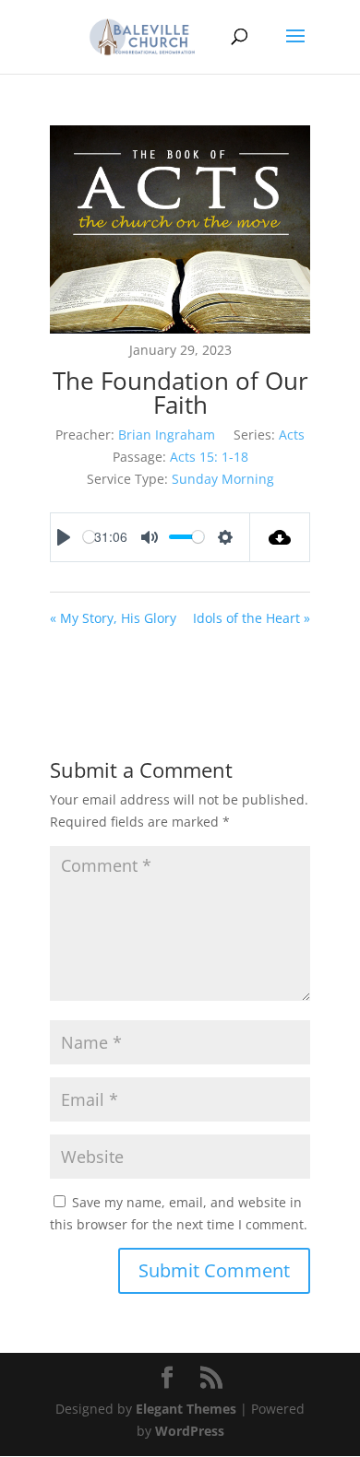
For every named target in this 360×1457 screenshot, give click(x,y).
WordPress (189, 1430)
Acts (292, 434)
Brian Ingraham (166, 434)
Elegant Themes (186, 1408)
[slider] (89, 537)
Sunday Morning (223, 479)
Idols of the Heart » (251, 618)
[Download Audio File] (280, 537)
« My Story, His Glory (113, 618)
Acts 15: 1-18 (209, 456)
